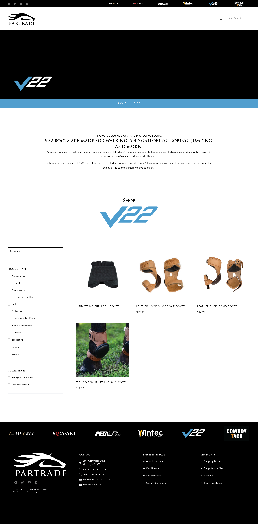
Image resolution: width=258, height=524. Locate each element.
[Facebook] (9, 4)
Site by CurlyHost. (34, 492)
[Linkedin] (27, 4)
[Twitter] (15, 4)
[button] (221, 18)
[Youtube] (21, 4)
